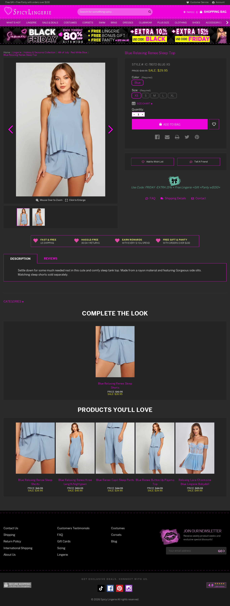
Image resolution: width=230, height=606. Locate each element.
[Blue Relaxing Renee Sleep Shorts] (115, 351)
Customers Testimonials (73, 528)
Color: (142, 77)
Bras (114, 22)
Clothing (181, 22)
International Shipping (18, 548)
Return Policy (12, 541)
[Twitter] (187, 137)
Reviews (50, 258)
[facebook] (110, 588)
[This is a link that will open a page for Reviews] (216, 585)
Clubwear (145, 22)
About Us (10, 554)
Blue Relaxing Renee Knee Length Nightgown (75, 482)
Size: (141, 90)
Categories (13, 301)
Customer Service (199, 2)
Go (220, 551)
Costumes (70, 22)
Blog (114, 541)
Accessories (214, 22)
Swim (102, 22)
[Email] (167, 137)
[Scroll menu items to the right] (223, 22)
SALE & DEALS (50, 22)
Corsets (87, 22)
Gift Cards (64, 541)
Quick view (35, 448)
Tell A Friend (201, 161)
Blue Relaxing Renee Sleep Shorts (115, 385)
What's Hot (13, 22)
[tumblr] (101, 588)
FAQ (152, 198)
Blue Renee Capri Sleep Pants (115, 480)
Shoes (196, 22)
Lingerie (31, 22)
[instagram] (128, 588)
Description (20, 258)
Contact (200, 198)
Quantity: (138, 109)
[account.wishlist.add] (214, 124)
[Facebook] (157, 137)
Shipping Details (175, 198)
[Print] (177, 137)
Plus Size (163, 22)
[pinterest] (119, 588)
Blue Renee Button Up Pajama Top (155, 482)
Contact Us (11, 528)
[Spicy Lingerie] (39, 12)
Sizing (61, 548)
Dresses (128, 22)
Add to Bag (171, 124)
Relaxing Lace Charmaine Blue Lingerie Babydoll (195, 482)
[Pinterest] (197, 137)
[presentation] (10, 129)
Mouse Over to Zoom (50, 200)
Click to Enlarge (77, 200)
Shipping (9, 534)
